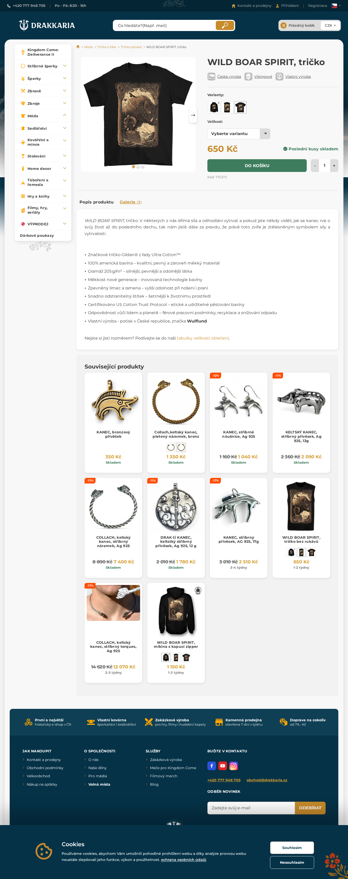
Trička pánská (131, 47)
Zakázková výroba (166, 759)
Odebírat (310, 807)
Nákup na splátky (42, 784)
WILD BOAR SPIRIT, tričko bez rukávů (301, 539)
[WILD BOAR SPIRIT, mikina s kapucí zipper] (214, 107)
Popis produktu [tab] (96, 202)
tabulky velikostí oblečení (203, 338)
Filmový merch (163, 776)
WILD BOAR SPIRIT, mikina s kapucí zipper (176, 644)
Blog (154, 784)
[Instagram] (233, 765)
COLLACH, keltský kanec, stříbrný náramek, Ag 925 (113, 541)
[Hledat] (225, 25)
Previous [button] (83, 115)
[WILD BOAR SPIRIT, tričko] (240, 107)
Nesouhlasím (292, 862)
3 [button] (142, 166)
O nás (93, 759)
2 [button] (138, 166)
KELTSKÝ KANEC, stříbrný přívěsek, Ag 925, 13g (301, 436)
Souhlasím (292, 847)
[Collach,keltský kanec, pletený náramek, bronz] (181, 447)
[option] (138, 115)
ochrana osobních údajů (183, 859)
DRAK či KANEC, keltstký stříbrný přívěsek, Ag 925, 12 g (175, 541)
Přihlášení (290, 5)
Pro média (97, 776)
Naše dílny (97, 768)
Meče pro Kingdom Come (173, 768)
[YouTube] (222, 765)
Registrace (317, 5)
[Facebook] (211, 765)
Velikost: (215, 121)
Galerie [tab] (131, 202)
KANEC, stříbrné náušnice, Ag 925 (238, 434)
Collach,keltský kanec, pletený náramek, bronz (176, 434)
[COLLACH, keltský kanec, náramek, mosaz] (171, 447)
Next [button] (193, 115)
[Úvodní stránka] (78, 47)
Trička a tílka (106, 47)
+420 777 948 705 (29, 5)
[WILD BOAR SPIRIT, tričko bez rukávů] (227, 107)
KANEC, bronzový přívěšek (113, 434)
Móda (88, 47)
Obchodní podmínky (45, 768)
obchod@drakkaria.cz (267, 780)
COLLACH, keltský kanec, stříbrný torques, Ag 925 (113, 646)
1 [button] (133, 166)
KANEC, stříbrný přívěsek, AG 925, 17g (239, 539)
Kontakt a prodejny (254, 5)
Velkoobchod (38, 776)
